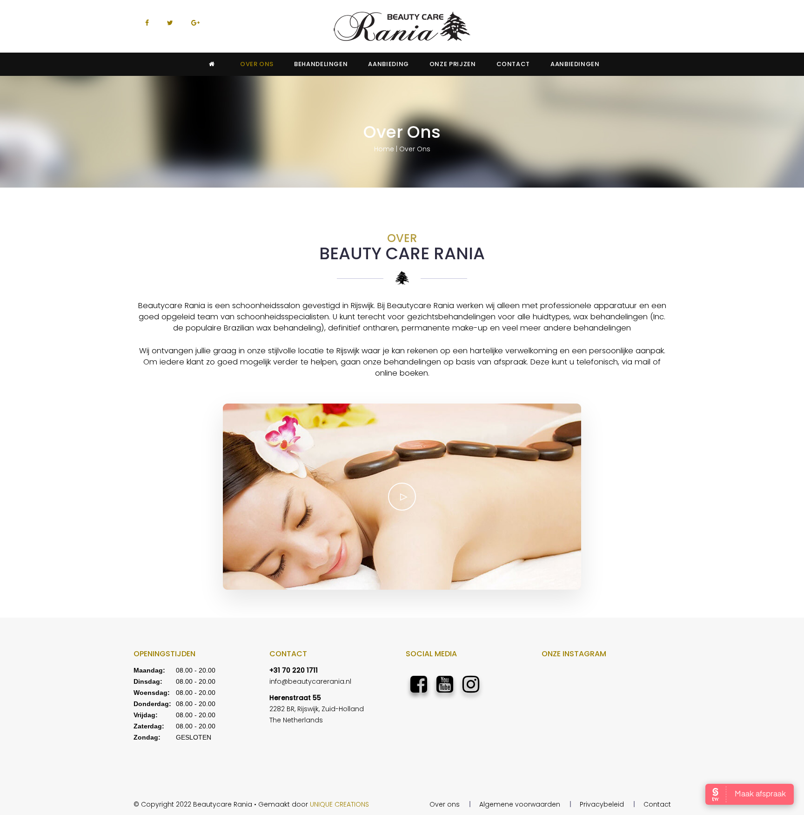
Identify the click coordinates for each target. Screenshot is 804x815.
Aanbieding (388, 64)
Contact (657, 804)
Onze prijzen (452, 64)
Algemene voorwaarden (519, 804)
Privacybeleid (602, 804)
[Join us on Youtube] (445, 684)
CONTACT (513, 64)
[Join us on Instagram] (471, 684)
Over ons (444, 804)
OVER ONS (257, 64)
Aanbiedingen (575, 64)
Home (384, 149)
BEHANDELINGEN (321, 64)
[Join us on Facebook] (419, 684)
